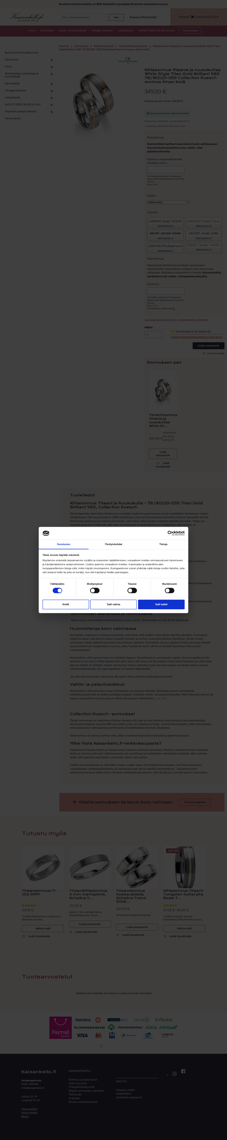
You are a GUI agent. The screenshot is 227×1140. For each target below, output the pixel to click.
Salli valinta (113, 604)
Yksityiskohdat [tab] (113, 544)
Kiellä (65, 604)
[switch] (95, 590)
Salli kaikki (161, 604)
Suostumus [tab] (63, 544)
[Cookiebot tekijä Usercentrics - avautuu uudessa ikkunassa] (170, 533)
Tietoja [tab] (163, 544)
